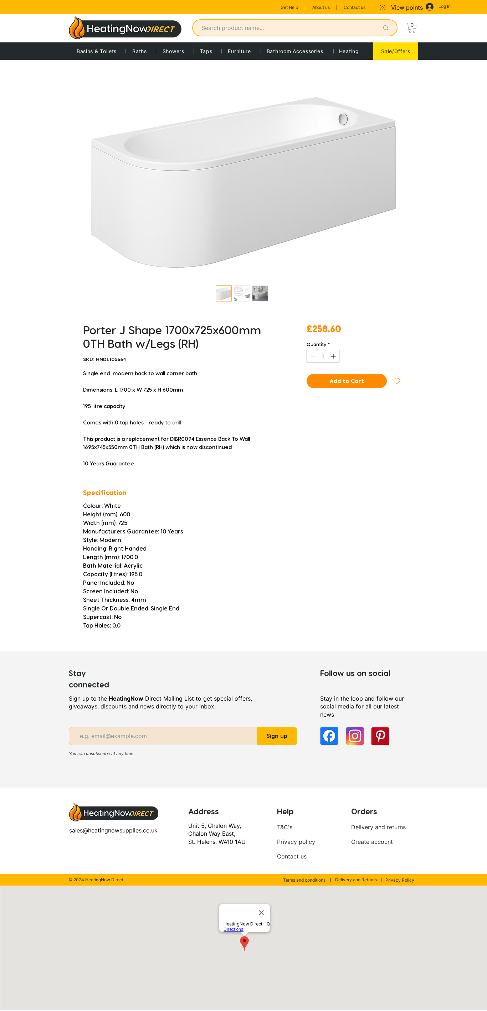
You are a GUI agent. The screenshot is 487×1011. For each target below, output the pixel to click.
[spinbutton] (323, 356)
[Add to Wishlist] (397, 381)
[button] (412, 28)
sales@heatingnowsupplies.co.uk (113, 830)
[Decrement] (312, 356)
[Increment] (334, 356)
